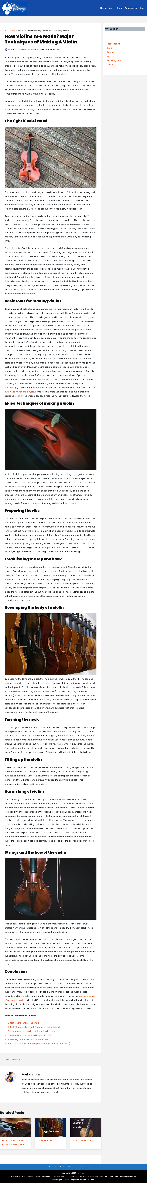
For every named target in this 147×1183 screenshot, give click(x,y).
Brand (119, 8)
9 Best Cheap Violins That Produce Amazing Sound (34, 1027)
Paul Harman (25, 49)
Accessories (131, 8)
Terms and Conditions (90, 1167)
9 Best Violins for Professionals (23, 1022)
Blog (142, 8)
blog (13, 31)
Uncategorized (114, 60)
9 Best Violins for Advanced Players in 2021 (29, 1035)
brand (110, 52)
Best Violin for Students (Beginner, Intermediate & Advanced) (39, 1043)
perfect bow (21, 943)
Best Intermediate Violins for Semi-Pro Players (31, 1031)
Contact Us (67, 1167)
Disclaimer (77, 1167)
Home (103, 8)
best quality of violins (48, 379)
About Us (58, 1167)
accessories (113, 43)
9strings (81, 1173)
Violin (111, 8)
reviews (111, 56)
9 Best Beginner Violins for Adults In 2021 (28, 1039)
